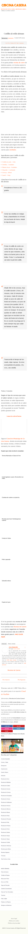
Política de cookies (14, 921)
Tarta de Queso (4, 872)
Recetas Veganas (5, 852)
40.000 (18, 728)
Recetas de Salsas (5, 832)
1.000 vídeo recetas (11, 660)
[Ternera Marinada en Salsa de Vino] (13, 472)
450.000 (19, 726)
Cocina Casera (16, 648)
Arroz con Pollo (4, 882)
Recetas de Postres (5, 825)
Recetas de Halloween (6, 802)
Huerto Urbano (4, 772)
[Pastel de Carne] (13, 616)
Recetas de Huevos (5, 805)
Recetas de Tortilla (5, 842)
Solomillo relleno (6, 580)
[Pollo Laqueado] (13, 576)
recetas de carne (19, 62)
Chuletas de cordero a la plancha (10, 497)
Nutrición (3, 775)
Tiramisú (3, 895)
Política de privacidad (14, 923)
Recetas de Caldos (5, 785)
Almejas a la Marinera (6, 905)
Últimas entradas (11, 643)
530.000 (7, 728)
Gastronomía (4, 769)
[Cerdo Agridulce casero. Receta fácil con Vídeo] (13, 492)
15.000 (6, 731)
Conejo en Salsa (6, 538)
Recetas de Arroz (5, 779)
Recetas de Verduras (6, 845)
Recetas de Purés (5, 829)
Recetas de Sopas (5, 835)
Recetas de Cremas (6, 792)
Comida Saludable (5, 759)
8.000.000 (7, 726)
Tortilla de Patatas (5, 875)
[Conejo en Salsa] (13, 554)
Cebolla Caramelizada (6, 888)
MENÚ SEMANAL (5, 868)
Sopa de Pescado (5, 885)
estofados (12, 150)
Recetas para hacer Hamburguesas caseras (11, 519)
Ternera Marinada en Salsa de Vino (11, 455)
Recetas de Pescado (6, 819)
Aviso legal (14, 918)
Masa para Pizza (5, 878)
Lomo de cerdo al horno (14, 416)
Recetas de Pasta (5, 815)
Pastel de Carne (6, 602)
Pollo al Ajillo (4, 898)
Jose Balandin (13, 647)
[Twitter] (25, 647)
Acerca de (4, 643)
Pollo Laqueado (6, 559)
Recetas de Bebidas (6, 782)
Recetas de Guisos (5, 799)
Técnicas (3, 855)
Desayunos (3, 765)
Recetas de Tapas (5, 839)
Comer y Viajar (4, 762)
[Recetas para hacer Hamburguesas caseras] (13, 533)
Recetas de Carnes (20, 627)
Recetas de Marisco (6, 809)
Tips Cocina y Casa (5, 859)
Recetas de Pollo (5, 822)
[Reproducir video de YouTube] (14, 426)
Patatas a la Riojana (6, 902)
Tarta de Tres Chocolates (7, 892)
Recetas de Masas (5, 812)
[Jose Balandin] (5, 652)
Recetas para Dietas (6, 849)
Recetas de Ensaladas (6, 795)
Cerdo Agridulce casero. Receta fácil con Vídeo (12, 477)
